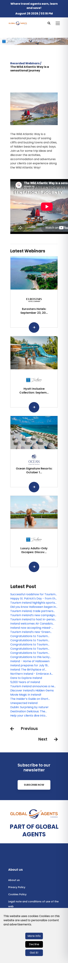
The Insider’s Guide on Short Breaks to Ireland (29, 699)
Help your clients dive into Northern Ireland (27, 716)
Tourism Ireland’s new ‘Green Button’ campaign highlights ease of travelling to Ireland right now (33, 632)
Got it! (34, 953)
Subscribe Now (34, 785)
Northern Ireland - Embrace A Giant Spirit (30, 674)
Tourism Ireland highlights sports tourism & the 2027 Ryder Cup (32, 603)
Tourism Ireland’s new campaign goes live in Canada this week (32, 615)
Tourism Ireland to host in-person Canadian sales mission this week (33, 619)
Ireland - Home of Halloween (30, 661)
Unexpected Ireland (23, 703)
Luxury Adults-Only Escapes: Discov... (34, 550)
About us (14, 880)
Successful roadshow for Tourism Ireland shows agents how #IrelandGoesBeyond (32, 594)
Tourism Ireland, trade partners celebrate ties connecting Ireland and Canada (33, 611)
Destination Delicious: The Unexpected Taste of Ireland (30, 711)
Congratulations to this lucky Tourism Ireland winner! (30, 657)
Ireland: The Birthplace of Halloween (27, 670)
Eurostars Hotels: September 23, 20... (34, 311)
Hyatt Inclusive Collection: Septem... (34, 391)
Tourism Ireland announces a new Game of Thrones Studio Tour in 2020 (33, 686)
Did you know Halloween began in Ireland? (33, 607)
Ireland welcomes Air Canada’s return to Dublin (31, 624)
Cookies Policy (17, 894)
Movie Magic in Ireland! (25, 695)
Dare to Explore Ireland (26, 678)
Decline (34, 944)
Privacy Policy (16, 887)
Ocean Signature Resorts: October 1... (34, 470)
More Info (34, 936)
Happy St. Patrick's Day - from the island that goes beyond (33, 598)
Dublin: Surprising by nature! (29, 707)
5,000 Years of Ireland (25, 682)
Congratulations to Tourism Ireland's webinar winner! (29, 636)
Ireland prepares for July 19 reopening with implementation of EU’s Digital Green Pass (33, 665)
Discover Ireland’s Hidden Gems (32, 690)
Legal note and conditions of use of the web (33, 904)
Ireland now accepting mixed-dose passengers (31, 628)
